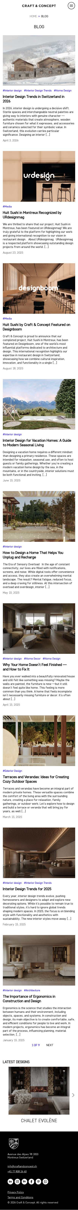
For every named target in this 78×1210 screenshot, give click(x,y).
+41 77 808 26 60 (17, 1171)
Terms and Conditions (20, 1197)
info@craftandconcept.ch (22, 1166)
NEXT (49, 1045)
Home (33, 16)
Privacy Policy (16, 1192)
